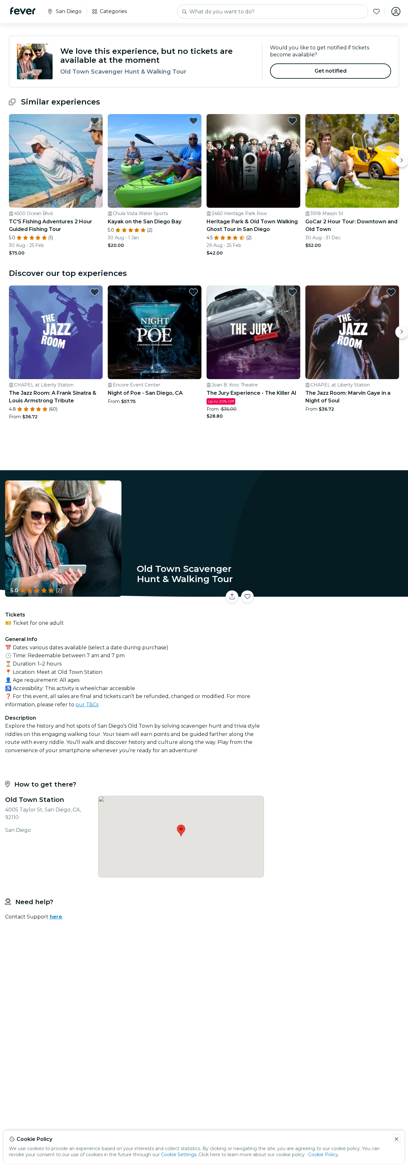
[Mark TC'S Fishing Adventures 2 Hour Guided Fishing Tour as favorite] (95, 121)
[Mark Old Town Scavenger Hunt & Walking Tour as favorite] (247, 596)
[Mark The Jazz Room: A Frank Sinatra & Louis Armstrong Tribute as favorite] (95, 292)
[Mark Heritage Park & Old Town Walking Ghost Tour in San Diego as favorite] (292, 121)
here (56, 917)
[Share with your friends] (232, 596)
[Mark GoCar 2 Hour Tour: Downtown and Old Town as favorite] (391, 121)
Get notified (331, 71)
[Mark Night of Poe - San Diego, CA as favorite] (193, 292)
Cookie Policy (323, 1154)
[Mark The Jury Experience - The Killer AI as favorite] (292, 292)
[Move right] (401, 160)
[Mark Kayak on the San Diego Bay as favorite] (193, 121)
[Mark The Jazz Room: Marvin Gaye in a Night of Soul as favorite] (391, 292)
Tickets (337, 592)
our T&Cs (87, 705)
